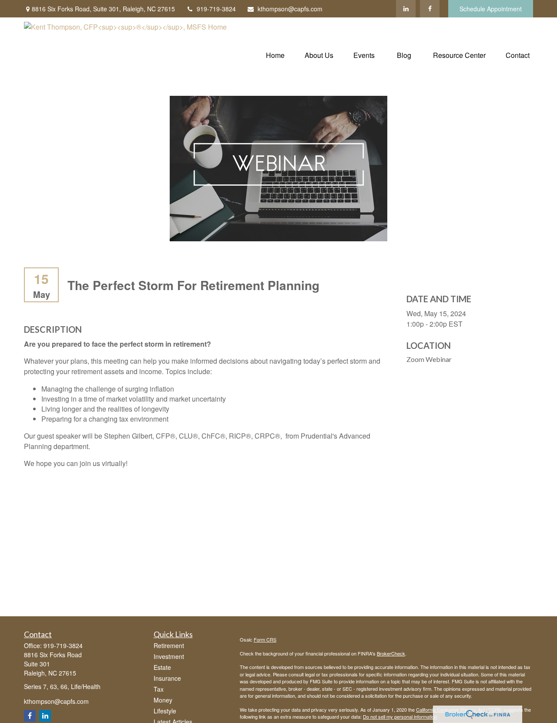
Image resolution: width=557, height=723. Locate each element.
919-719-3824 (216, 8)
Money (163, 700)
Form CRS (265, 639)
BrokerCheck (391, 653)
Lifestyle (165, 710)
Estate (162, 667)
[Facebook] (430, 8)
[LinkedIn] (406, 8)
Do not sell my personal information (400, 716)
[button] (275, 54)
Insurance (167, 678)
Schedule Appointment (491, 8)
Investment (169, 656)
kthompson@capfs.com (290, 8)
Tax (159, 689)
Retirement (169, 645)
